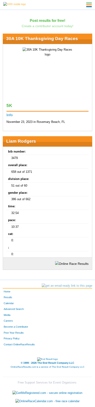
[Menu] (89, 5)
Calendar (9, 303)
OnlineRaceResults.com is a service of (47, 367)
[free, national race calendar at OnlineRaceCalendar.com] (47, 401)
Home (7, 291)
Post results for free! (47, 20)
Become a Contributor (16, 326)
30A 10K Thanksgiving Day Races (42, 38)
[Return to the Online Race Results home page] (14, 4)
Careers (8, 320)
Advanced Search (14, 309)
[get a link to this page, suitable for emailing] (67, 285)
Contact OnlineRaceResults (19, 344)
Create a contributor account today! (47, 26)
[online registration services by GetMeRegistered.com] (47, 391)
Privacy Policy (12, 338)
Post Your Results (14, 332)
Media (7, 315)
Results (8, 297)
